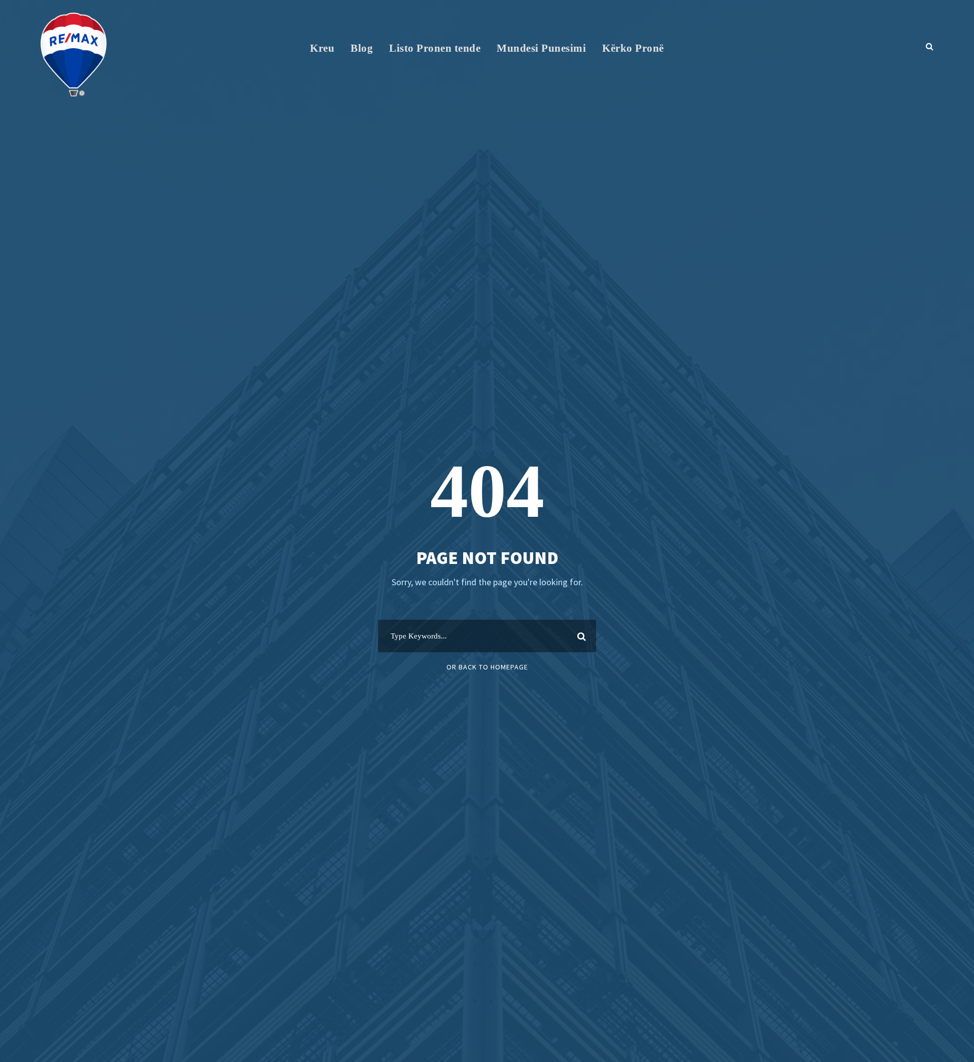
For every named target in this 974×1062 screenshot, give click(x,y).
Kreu (322, 48)
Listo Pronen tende (434, 48)
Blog (362, 48)
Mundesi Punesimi (541, 48)
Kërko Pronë (633, 48)
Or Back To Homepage (487, 666)
